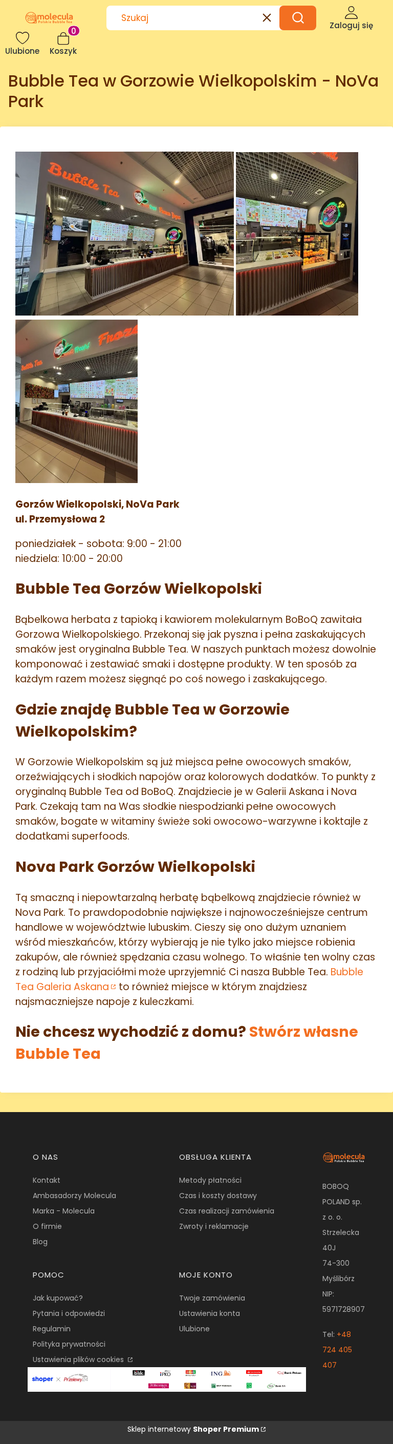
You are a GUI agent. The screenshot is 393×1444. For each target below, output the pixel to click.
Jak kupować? (58, 1298)
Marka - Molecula (64, 1211)
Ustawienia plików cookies (79, 1359)
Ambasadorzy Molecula (74, 1195)
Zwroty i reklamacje (214, 1226)
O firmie (47, 1226)
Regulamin (52, 1329)
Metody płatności (210, 1180)
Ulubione (194, 1329)
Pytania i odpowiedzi (69, 1313)
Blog (40, 1242)
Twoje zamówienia (212, 1298)
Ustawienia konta (209, 1313)
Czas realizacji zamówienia (226, 1211)
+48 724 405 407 (337, 1349)
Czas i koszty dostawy (218, 1195)
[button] (297, 18)
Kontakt (46, 1180)
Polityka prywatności (69, 1344)
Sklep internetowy (193, 1429)
